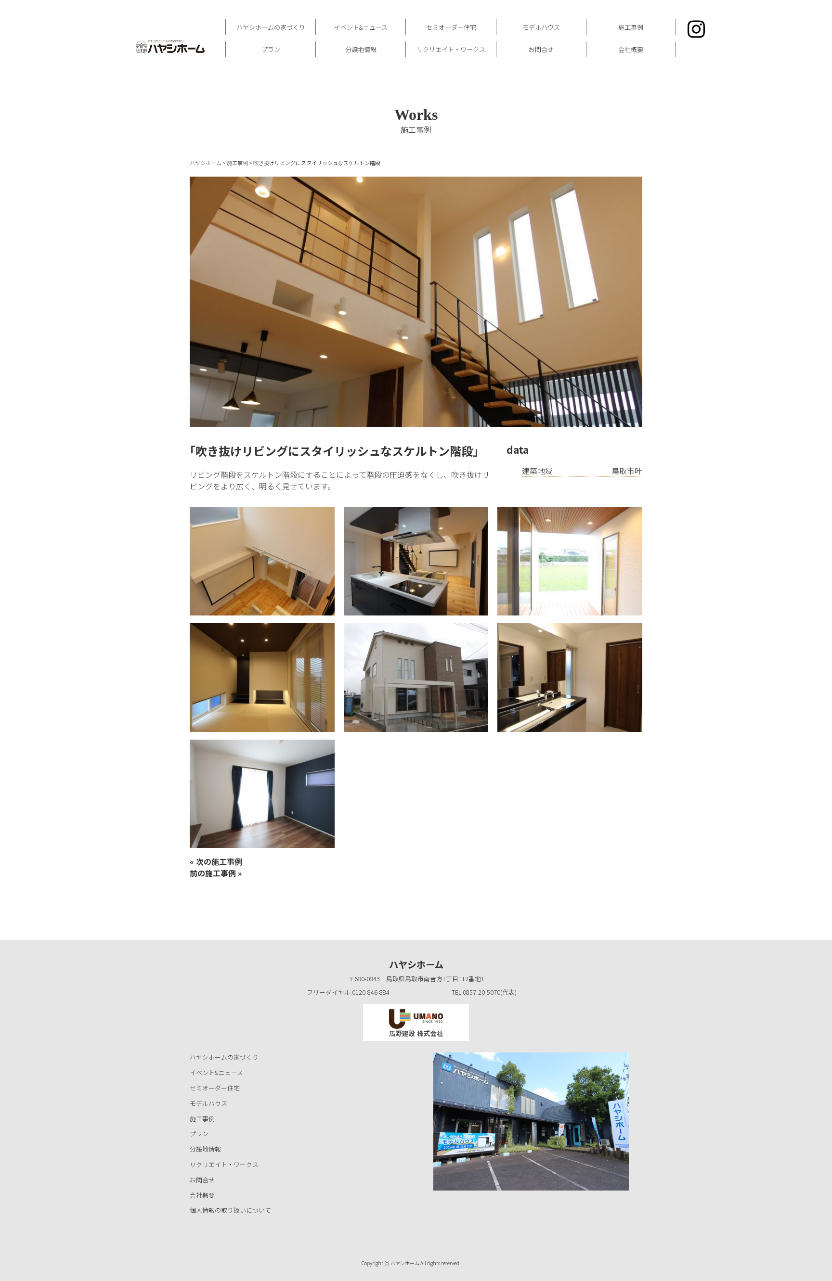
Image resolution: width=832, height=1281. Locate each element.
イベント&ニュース (361, 27)
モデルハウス (541, 27)
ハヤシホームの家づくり (270, 27)
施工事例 (630, 27)
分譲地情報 (361, 49)
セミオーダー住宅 (451, 27)
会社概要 (630, 49)
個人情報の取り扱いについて (230, 1210)
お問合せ (541, 49)
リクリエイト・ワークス (450, 49)
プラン (270, 49)
